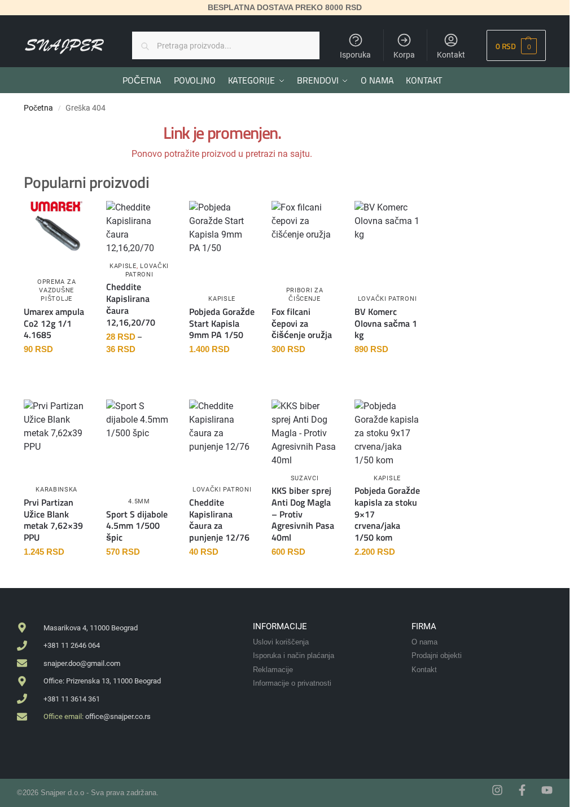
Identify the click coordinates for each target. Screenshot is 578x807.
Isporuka (355, 54)
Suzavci (305, 478)
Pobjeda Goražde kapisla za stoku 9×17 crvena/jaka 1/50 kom (387, 514)
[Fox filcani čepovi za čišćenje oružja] (304, 225)
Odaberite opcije (139, 374)
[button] (516, 45)
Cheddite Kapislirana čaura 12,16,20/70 (130, 304)
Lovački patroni (387, 298)
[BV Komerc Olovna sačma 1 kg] (387, 227)
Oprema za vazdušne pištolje (56, 290)
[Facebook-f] (522, 790)
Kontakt (451, 54)
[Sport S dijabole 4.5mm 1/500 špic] (139, 432)
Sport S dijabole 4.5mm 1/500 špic (137, 525)
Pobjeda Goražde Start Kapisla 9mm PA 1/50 (222, 323)
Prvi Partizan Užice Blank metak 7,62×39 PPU (53, 520)
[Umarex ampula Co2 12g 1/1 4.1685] (56, 227)
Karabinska (56, 489)
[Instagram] (497, 790)
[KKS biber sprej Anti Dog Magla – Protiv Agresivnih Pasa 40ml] (304, 433)
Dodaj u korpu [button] (56, 374)
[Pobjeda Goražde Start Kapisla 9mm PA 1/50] (222, 228)
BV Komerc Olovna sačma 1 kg (385, 323)
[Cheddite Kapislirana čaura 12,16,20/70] (139, 228)
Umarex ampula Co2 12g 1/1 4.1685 (54, 323)
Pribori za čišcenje (304, 294)
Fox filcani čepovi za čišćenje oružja (302, 323)
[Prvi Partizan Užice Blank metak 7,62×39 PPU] (56, 427)
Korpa (404, 54)
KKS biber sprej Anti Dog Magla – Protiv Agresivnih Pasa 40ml (303, 514)
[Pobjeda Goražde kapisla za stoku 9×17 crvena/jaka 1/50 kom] (387, 433)
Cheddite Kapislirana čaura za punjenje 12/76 (219, 520)
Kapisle (123, 266)
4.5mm (139, 501)
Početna (38, 107)
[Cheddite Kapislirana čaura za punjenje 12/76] (222, 427)
